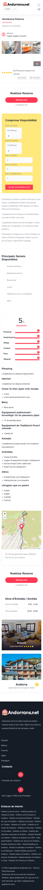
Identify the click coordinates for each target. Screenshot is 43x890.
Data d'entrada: (11, 126)
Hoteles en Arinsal (25, 821)
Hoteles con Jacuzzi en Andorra (26, 841)
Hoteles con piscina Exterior (20, 818)
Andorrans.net (7, 721)
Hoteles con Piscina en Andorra (21, 861)
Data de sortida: (11, 141)
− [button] (5, 517)
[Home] (20, 712)
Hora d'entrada (11, 611)
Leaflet (39, 548)
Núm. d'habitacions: (13, 174)
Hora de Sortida (11, 604)
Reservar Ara (21, 100)
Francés (4, 750)
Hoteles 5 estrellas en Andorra (21, 847)
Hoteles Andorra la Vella (11, 844)
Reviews (36, 78)
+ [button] (5, 513)
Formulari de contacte (11, 780)
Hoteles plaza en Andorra (19, 854)
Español (4, 740)
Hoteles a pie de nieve (10, 811)
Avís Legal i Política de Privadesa (16, 796)
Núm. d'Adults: (11, 155)
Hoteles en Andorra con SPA (23, 838)
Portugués (5, 761)
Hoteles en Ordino (20, 831)
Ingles (3, 756)
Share (23, 78)
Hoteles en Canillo (18, 825)
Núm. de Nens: (11, 165)
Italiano (4, 745)
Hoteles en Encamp (26, 828)
